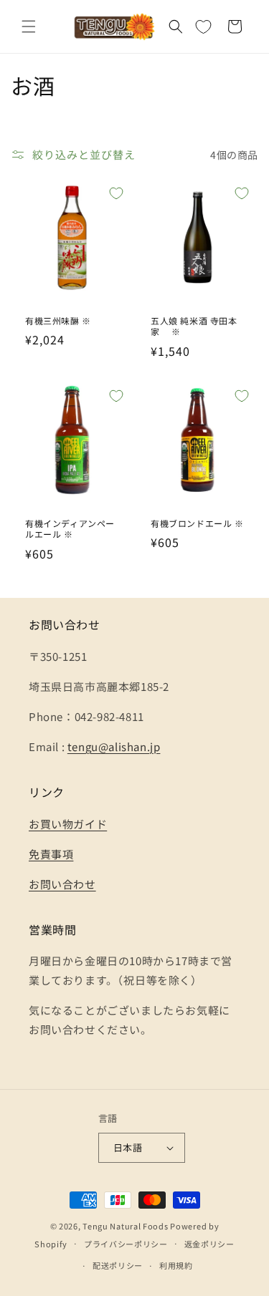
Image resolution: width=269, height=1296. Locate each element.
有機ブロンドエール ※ (197, 523)
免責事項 (51, 853)
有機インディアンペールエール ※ (70, 529)
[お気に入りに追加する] (116, 193)
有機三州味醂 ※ (58, 321)
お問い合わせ (62, 883)
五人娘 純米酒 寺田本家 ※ (194, 326)
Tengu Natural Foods (125, 1226)
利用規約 (176, 1265)
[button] (28, 26)
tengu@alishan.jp (114, 746)
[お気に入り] (203, 26)
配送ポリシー (118, 1265)
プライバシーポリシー (126, 1243)
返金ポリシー (209, 1243)
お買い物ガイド (68, 823)
